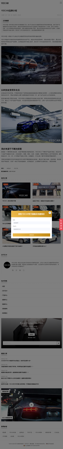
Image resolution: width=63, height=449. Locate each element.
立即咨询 (31, 235)
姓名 (14, 220)
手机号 (14, 226)
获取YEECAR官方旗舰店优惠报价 (31, 214)
